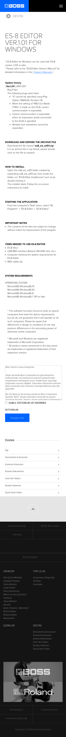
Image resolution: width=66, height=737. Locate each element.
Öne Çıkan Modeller (12, 577)
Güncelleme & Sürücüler (16, 457)
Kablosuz (7, 598)
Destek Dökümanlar (14, 471)
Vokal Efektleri (10, 601)
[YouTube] (36, 547)
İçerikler (9, 625)
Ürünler (8, 571)
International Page (17, 526)
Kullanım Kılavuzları (14, 464)
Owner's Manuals (43, 72)
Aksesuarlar (9, 618)
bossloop (17, 534)
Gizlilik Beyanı (16, 709)
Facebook (37, 584)
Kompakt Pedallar (11, 581)
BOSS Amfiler (9, 611)
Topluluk (39, 571)
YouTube (37, 581)
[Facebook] (30, 547)
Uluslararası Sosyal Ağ (43, 577)
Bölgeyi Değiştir (30, 557)
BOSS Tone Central (50, 526)
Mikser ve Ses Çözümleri (14, 594)
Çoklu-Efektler (10, 584)
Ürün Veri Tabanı (12, 478)
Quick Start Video (13, 492)
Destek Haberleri (13, 485)
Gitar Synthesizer (11, 591)
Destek (18, 16)
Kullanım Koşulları (49, 709)
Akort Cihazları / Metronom (15, 608)
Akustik (6, 604)
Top (6, 450)
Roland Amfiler (10, 614)
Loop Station (9, 587)
